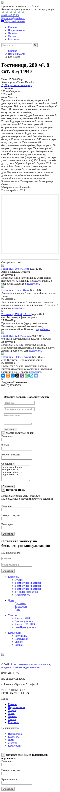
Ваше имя (6, 436)
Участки (13, 615)
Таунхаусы (21, 606)
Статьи (12, 36)
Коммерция (14, 632)
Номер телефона (10, 454)
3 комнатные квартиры (28, 588)
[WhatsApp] (27, 376)
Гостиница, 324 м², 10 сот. (16, 335)
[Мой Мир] (13, 376)
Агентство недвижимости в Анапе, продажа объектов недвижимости (26, 666)
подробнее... (33, 283)
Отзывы (12, 33)
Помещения (21, 638)
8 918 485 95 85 (10, 15)
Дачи (17, 609)
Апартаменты (22, 594)
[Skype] (31, 376)
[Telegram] (36, 376)
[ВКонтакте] (3, 376)
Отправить (10, 429)
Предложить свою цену (18, 85)
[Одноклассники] (8, 376)
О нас (11, 713)
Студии (19, 579)
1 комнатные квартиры (28, 582)
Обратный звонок (14, 21)
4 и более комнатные (26, 591)
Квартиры (14, 576)
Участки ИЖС (23, 618)
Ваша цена (7, 524)
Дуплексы (20, 603)
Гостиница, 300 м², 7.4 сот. (16, 357)
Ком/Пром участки (25, 627)
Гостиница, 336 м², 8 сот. (15, 290)
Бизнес (18, 641)
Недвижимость (16, 30)
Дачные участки (24, 621)
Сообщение (7, 463)
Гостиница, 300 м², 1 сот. (15, 268)
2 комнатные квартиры (28, 585)
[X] (17, 376)
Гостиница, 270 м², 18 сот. (16, 314)
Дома (11, 600)
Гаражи (19, 644)
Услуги (12, 710)
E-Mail (5, 445)
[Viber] (22, 376)
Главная (12, 27)
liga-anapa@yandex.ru (13, 18)
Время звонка (9, 779)
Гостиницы (21, 635)
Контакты (13, 39)
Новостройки (15, 733)
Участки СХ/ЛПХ (25, 624)
